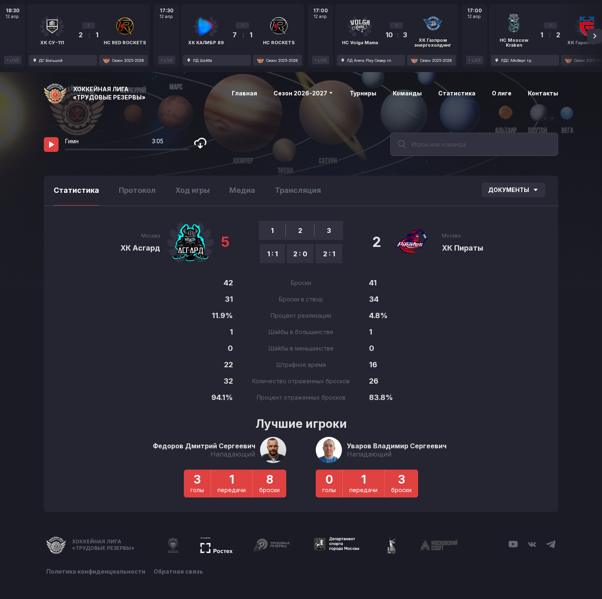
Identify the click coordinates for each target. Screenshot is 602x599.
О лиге (501, 93)
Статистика (456, 93)
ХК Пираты (462, 248)
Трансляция (298, 190)
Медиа (242, 190)
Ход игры (192, 190)
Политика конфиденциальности (95, 571)
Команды (407, 93)
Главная (244, 93)
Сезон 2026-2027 (301, 93)
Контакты (543, 93)
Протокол (137, 190)
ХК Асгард (140, 248)
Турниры (363, 93)
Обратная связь (178, 571)
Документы (508, 189)
